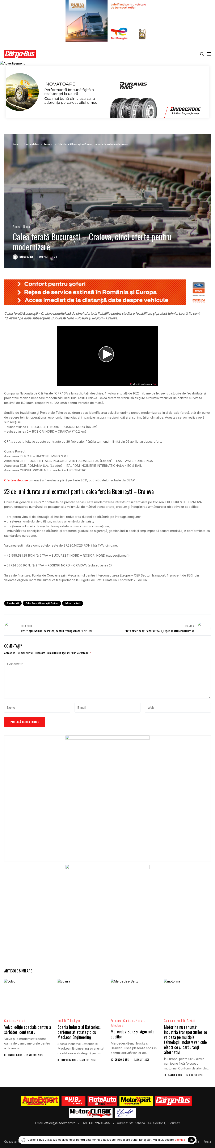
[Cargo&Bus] (173, 1101)
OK (191, 1140)
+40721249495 (99, 1123)
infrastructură (72, 603)
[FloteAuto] (103, 1101)
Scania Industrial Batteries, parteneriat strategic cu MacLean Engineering (79, 1032)
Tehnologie (73, 1020)
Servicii (190, 1020)
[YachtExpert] (125, 1113)
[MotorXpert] (136, 1101)
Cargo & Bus (27, 257)
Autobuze (116, 1020)
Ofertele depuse (16, 480)
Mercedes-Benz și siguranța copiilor (132, 1034)
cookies (180, 1139)
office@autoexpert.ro (60, 1123)
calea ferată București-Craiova (41, 603)
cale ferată (13, 603)
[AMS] (73, 1101)
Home (15, 144)
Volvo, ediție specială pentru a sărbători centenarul (27, 1029)
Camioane (9, 1020)
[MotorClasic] (91, 1113)
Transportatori (31, 144)
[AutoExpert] (40, 1101)
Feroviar (48, 144)
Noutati (27, 226)
